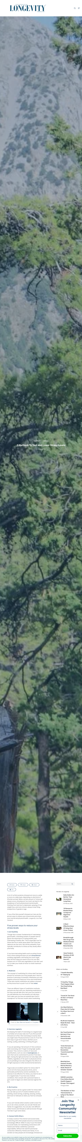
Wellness (45, 441)
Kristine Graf (42, 449)
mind (35, 983)
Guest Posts (37, 441)
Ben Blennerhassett (23, 1022)
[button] (79, 8)
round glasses (32, 1053)
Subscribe (67, 1136)
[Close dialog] (78, 1100)
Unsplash (35, 1022)
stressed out (36, 955)
